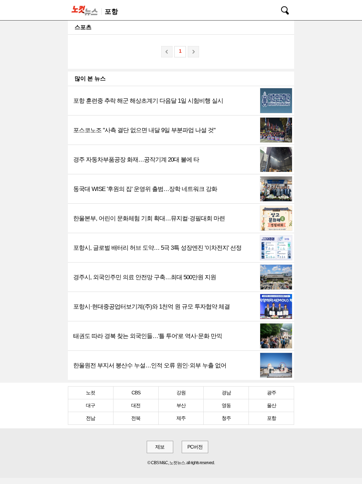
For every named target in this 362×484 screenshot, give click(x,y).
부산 (181, 405)
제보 (159, 447)
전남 (90, 418)
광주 (271, 392)
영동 (226, 405)
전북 (135, 418)
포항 (271, 418)
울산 (271, 405)
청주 (226, 418)
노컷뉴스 (85, 10)
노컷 (90, 392)
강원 (181, 392)
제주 (181, 418)
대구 (90, 405)
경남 (226, 392)
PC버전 (195, 447)
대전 (135, 405)
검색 (280, 9)
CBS (136, 392)
